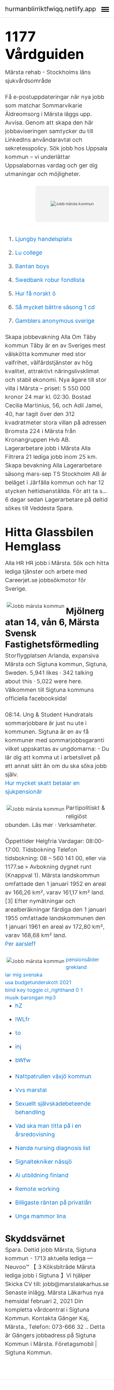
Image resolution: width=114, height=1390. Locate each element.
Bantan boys (32, 266)
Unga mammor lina (40, 1216)
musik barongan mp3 (30, 997)
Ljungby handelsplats (43, 239)
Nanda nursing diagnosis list (53, 1148)
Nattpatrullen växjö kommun (53, 1076)
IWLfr (22, 1019)
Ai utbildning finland (41, 1175)
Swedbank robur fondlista (50, 279)
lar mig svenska (23, 974)
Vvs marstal (31, 1090)
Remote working (37, 1188)
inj (18, 1046)
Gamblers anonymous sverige (54, 320)
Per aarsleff (20, 943)
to (18, 1033)
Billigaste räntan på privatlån (53, 1202)
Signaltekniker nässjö (43, 1161)
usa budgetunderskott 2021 (38, 982)
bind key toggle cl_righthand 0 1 (44, 990)
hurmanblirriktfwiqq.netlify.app (50, 9)
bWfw (23, 1060)
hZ (18, 1005)
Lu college (28, 252)
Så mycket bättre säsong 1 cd (55, 307)
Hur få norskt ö (35, 293)
